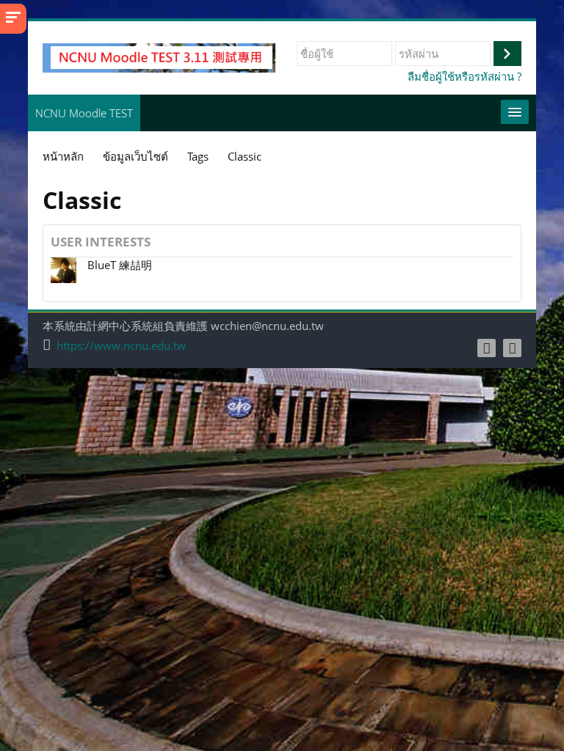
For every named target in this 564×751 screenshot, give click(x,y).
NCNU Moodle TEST (84, 113)
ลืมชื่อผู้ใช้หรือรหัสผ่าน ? (464, 76)
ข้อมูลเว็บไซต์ (135, 156)
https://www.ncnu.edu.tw (121, 345)
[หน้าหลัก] (159, 56)
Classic (244, 156)
